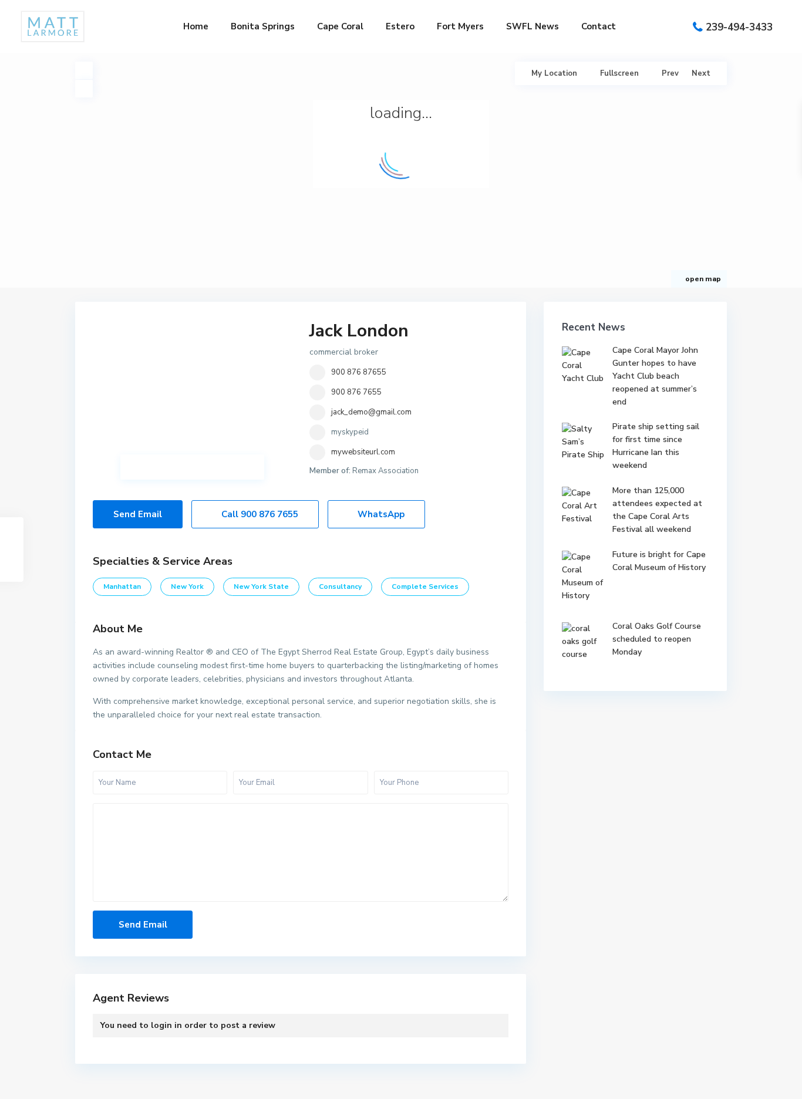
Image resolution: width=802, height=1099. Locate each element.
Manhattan (122, 586)
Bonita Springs (263, 26)
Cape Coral (340, 26)
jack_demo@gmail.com (371, 412)
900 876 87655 (358, 372)
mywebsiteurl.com (363, 452)
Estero (400, 26)
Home (195, 26)
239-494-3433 (739, 27)
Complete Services (425, 586)
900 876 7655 (356, 392)
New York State (261, 586)
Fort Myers (460, 26)
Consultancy (340, 586)
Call (258, 514)
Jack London (359, 331)
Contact (598, 26)
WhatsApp (380, 514)
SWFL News (532, 26)
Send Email (137, 514)
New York (187, 586)
